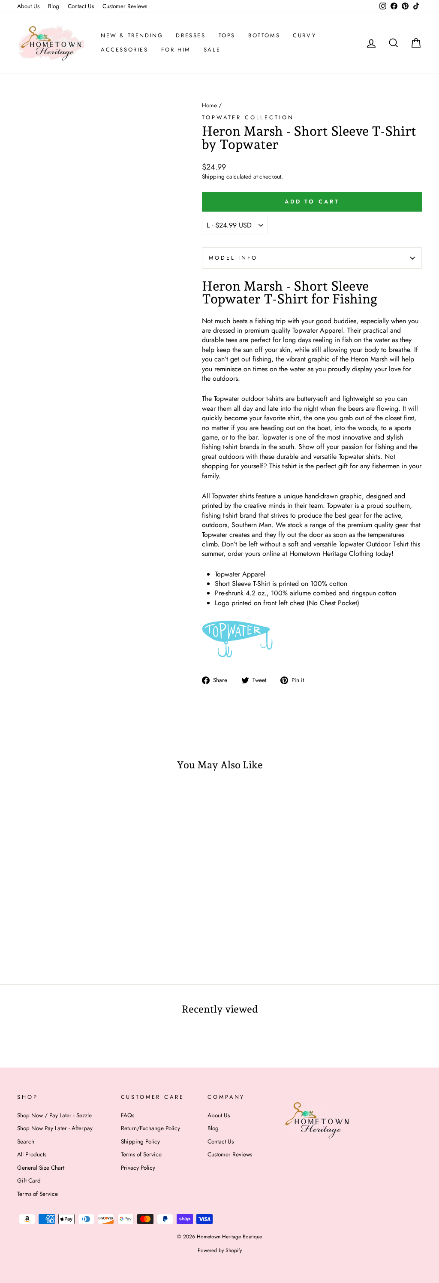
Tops (227, 35)
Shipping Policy (140, 1141)
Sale (212, 49)
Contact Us (81, 6)
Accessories (124, 49)
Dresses (190, 35)
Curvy (304, 35)
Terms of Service (37, 1193)
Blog (53, 6)
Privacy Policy (138, 1167)
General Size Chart (40, 1167)
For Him (176, 49)
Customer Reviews (124, 6)
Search (25, 1141)
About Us (28, 6)
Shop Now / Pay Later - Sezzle (54, 1115)
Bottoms (264, 35)
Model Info (233, 258)
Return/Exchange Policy (150, 1128)
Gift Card (29, 1180)
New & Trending (132, 35)
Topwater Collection (248, 117)
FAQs (127, 1115)
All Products (31, 1154)
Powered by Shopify (220, 1250)
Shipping (213, 177)
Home (209, 105)
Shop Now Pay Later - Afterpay (55, 1128)
